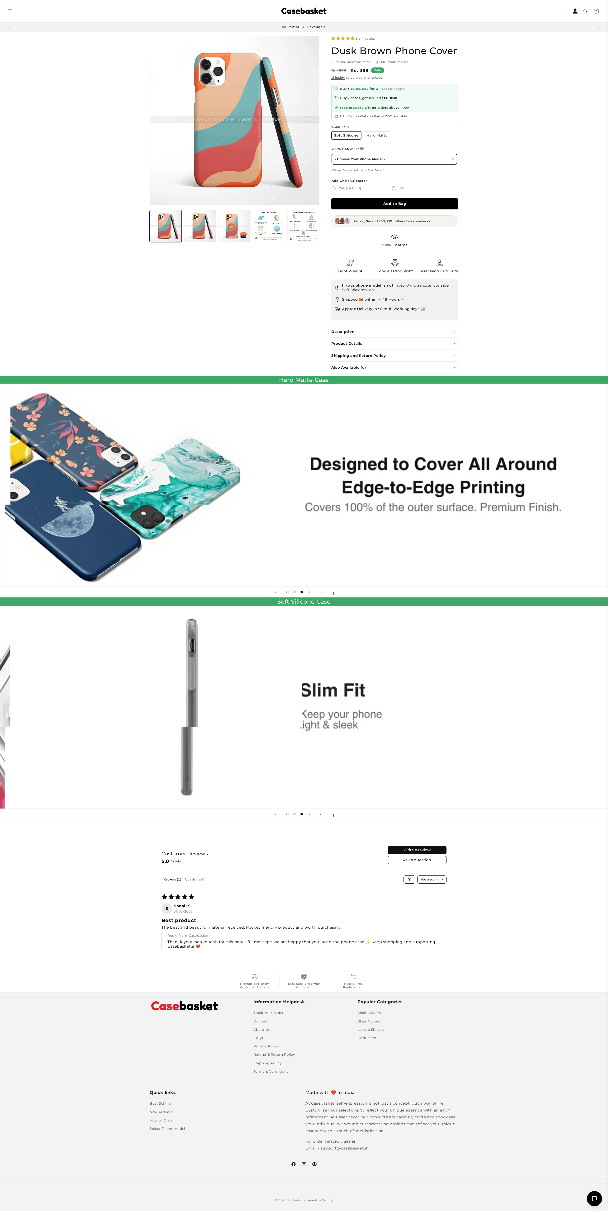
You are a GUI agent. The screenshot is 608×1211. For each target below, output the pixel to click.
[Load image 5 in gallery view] (303, 226)
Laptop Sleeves (370, 1029)
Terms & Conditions (270, 1071)
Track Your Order (268, 1013)
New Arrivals (161, 1112)
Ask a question (417, 860)
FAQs (258, 1038)
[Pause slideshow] (332, 592)
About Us (261, 1029)
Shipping (338, 77)
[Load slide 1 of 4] (287, 592)
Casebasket (295, 1200)
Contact (260, 1021)
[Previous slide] (276, 592)
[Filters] (409, 879)
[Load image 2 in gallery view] (200, 226)
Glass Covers (368, 1021)
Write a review (417, 850)
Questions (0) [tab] (195, 879)
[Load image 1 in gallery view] (166, 226)
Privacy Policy (266, 1046)
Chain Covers (369, 1013)
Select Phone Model (167, 1128)
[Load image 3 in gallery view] (234, 226)
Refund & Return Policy (274, 1054)
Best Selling (160, 1103)
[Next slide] (320, 592)
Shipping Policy (267, 1063)
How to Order (162, 1120)
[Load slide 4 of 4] (308, 592)
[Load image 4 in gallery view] (269, 226)
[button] (10, 11)
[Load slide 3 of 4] (301, 592)
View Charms (395, 245)
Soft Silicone (347, 136)
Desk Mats (366, 1038)
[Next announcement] (599, 27)
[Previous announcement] (9, 27)
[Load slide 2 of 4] (294, 592)
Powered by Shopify (318, 1200)
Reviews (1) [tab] (172, 879)
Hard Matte (378, 136)
